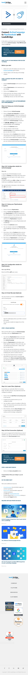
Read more (4, 523)
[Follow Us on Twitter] (23, 668)
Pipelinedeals (7, 490)
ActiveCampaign (7, 487)
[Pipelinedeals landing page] (20, 15)
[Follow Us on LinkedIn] (13, 668)
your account (17, 495)
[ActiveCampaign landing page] (8, 15)
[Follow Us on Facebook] (4, 668)
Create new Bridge (8, 70)
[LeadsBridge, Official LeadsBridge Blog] (7, 2)
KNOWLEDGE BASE (14, 493)
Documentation (7, 24)
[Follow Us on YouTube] (18, 668)
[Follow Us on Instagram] (9, 668)
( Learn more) (7, 187)
